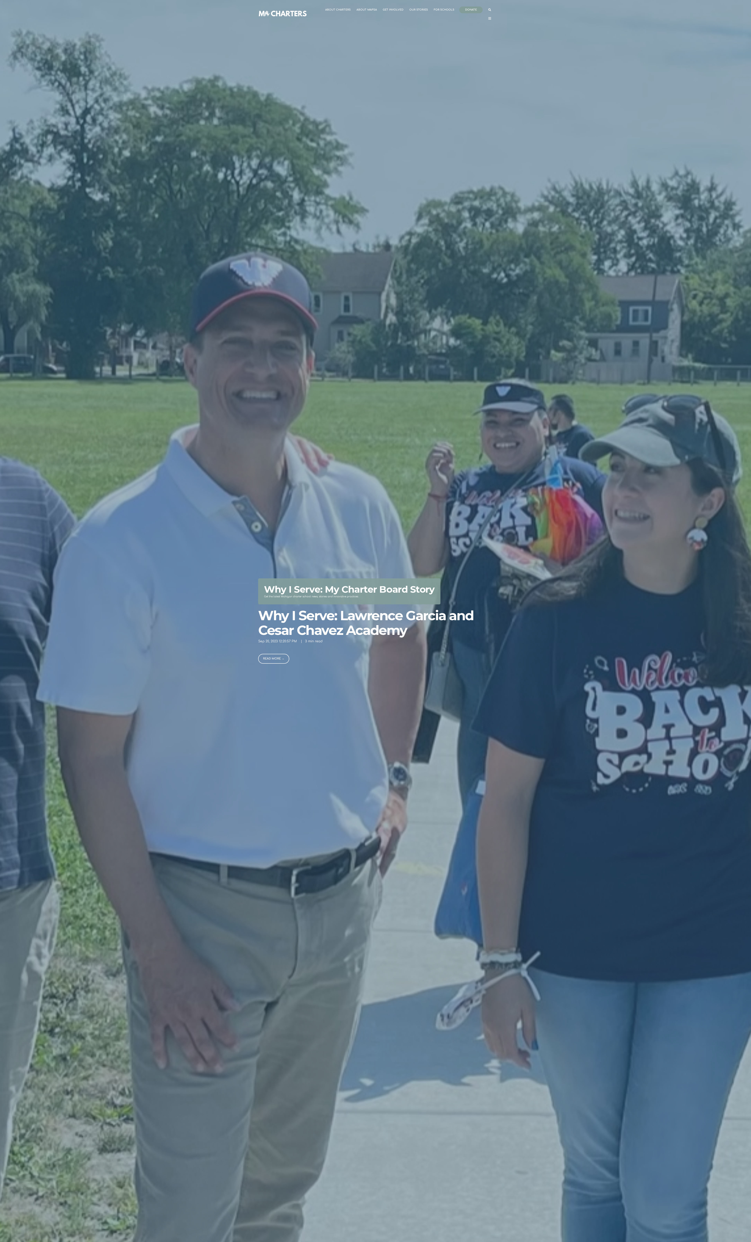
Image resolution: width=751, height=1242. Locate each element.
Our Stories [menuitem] (418, 9)
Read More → (273, 658)
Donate (471, 9)
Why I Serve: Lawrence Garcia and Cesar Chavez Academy (365, 622)
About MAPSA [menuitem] (367, 9)
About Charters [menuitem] (338, 9)
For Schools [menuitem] (444, 9)
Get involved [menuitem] (393, 9)
